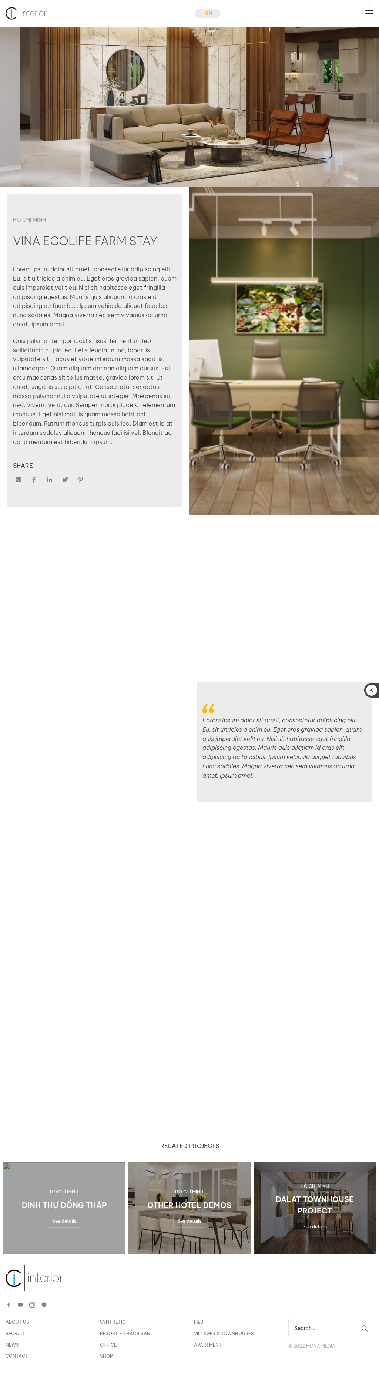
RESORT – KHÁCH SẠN (125, 1333)
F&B (198, 1322)
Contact (17, 1356)
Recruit (15, 1333)
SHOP (106, 1356)
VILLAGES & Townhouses (224, 1333)
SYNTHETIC (112, 1322)
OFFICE (108, 1345)
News (12, 1345)
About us (17, 1322)
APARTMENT (208, 1345)
